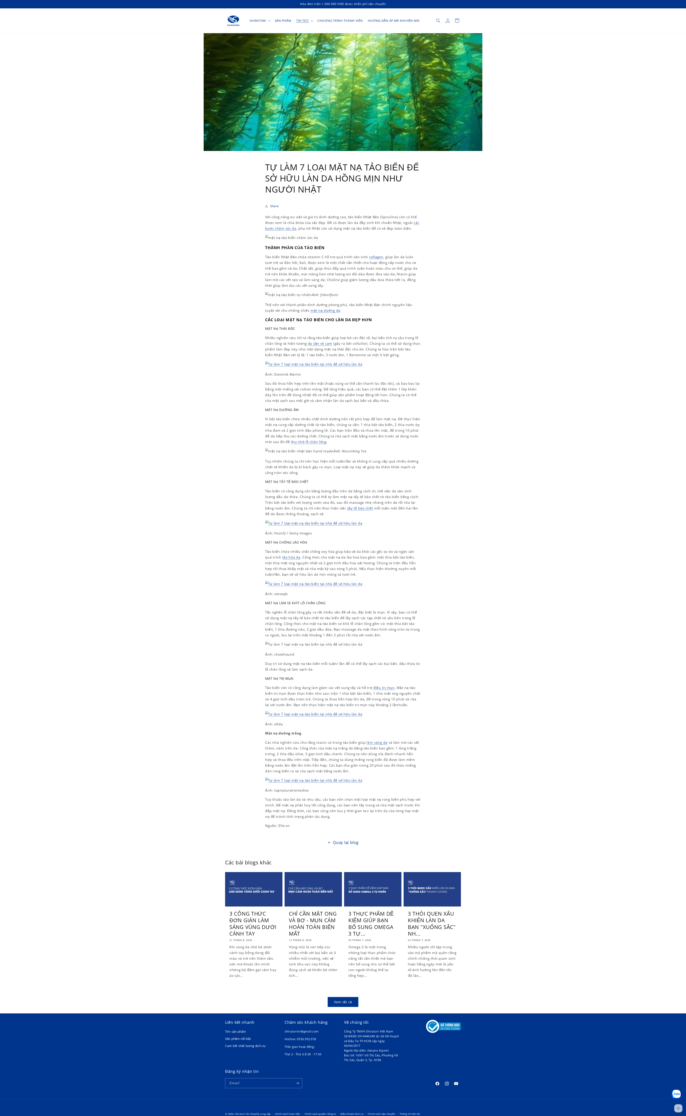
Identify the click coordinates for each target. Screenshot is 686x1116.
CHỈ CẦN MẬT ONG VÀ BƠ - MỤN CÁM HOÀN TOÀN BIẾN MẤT (313, 923)
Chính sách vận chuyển (381, 1113)
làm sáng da (377, 742)
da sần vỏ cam (320, 343)
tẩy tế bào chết (360, 508)
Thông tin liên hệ (410, 1113)
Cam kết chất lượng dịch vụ (245, 1046)
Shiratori (240, 1113)
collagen (376, 256)
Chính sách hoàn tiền (287, 1113)
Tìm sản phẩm (235, 1032)
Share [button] (274, 206)
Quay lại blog (345, 842)
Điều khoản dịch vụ (351, 1113)
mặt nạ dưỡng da (325, 310)
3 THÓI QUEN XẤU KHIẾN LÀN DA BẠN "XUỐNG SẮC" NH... (432, 923)
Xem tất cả (343, 1002)
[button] (259, 20)
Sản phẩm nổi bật (238, 1039)
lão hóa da (291, 557)
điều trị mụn (384, 687)
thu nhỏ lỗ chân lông (308, 441)
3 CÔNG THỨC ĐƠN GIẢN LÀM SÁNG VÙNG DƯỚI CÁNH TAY (252, 923)
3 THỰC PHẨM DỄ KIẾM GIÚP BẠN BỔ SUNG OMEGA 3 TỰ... (371, 923)
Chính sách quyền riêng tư (320, 1113)
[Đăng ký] (297, 1083)
